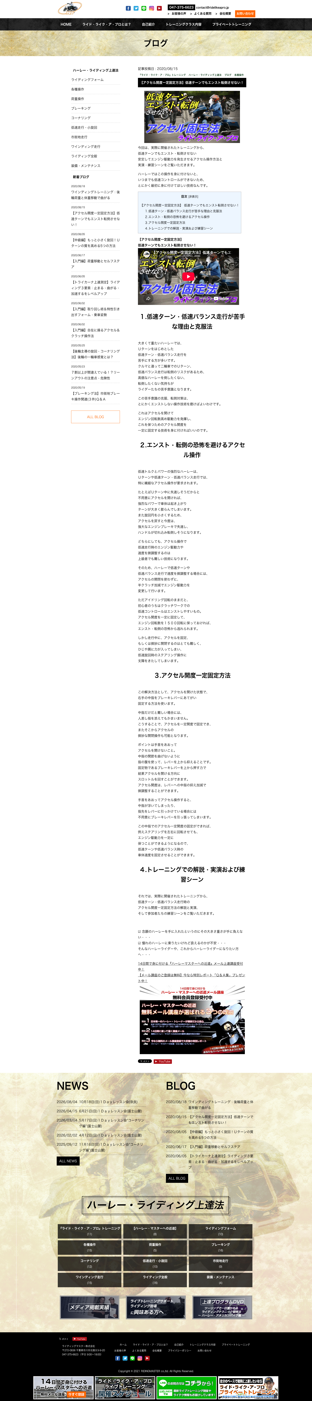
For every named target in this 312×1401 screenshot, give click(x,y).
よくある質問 (202, 13)
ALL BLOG (176, 1178)
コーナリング (81, 118)
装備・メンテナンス (85, 165)
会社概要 (225, 13)
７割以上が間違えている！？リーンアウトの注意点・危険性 (95, 375)
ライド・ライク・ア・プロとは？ (150, 1344)
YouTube (164, 1061)
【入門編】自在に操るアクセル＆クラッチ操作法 (95, 333)
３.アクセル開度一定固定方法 (165, 222)
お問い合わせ (245, 13)
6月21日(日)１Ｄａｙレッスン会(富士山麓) (110, 1111)
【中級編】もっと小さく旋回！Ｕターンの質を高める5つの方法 (95, 242)
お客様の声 (179, 13)
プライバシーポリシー (179, 1350)
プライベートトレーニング (236, 1344)
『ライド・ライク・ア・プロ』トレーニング (89, 1228)
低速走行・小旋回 (84, 127)
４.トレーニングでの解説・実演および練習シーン (179, 228)
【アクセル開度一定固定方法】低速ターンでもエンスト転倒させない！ (95, 219)
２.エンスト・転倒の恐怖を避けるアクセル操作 (177, 216)
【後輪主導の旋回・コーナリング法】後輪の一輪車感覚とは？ (95, 354)
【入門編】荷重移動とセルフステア (95, 263)
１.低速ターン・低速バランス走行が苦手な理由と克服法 (183, 211)
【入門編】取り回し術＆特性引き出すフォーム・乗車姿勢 (95, 311)
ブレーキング (81, 108)
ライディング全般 (84, 156)
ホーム (123, 1344)
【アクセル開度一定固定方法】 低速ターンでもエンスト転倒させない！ (189, 205)
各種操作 (77, 89)
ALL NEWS (68, 1161)
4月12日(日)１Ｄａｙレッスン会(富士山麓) (110, 1135)
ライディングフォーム (87, 79)
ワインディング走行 (85, 146)
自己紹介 (179, 1344)
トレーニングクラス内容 (203, 1344)
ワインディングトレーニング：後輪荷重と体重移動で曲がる (95, 194)
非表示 (193, 196)
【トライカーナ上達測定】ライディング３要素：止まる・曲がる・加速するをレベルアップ (95, 288)
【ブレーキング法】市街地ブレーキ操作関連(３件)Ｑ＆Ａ (95, 396)
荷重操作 (77, 98)
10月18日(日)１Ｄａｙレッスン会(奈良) (108, 1101)
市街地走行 (79, 137)
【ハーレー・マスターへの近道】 (155, 1228)
